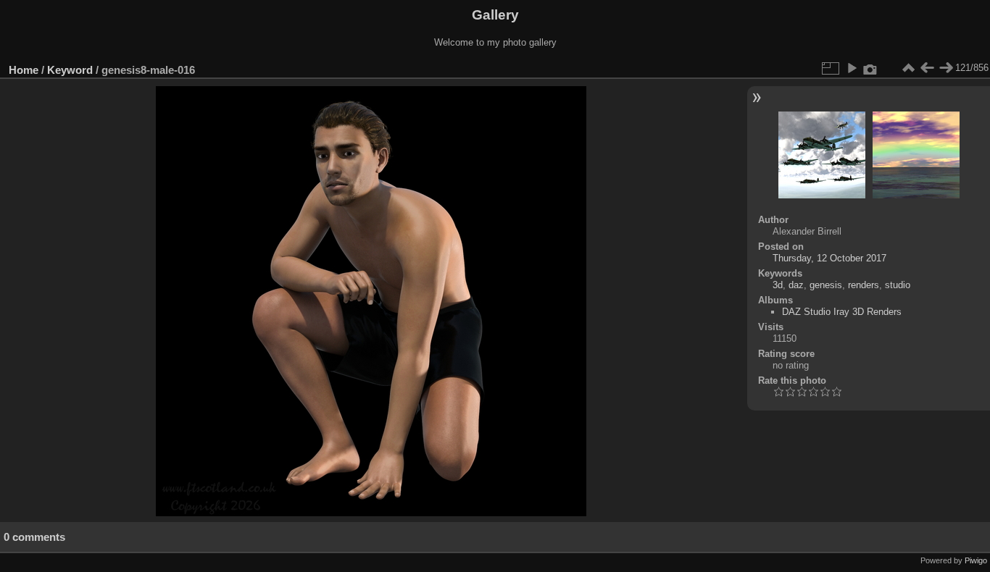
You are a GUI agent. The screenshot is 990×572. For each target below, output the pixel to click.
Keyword (70, 70)
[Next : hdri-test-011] (945, 68)
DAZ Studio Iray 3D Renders (842, 311)
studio (897, 284)
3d (778, 284)
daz (796, 284)
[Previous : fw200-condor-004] (927, 68)
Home (23, 70)
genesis (826, 284)
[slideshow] (851, 68)
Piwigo (976, 560)
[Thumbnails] (908, 68)
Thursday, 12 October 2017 (829, 258)
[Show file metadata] (870, 68)
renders (863, 284)
